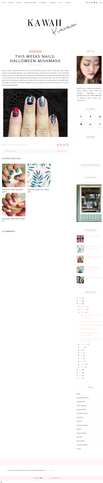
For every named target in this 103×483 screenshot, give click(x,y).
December (83, 307)
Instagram (81, 119)
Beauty (19, 2)
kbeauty (79, 421)
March (82, 361)
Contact (68, 2)
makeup (79, 429)
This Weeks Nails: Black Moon (89, 329)
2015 (80, 370)
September (83, 344)
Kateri (32, 65)
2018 (80, 298)
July (81, 350)
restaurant (81, 441)
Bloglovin (81, 127)
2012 (80, 378)
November (83, 309)
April (81, 358)
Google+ (90, 127)
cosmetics (80, 417)
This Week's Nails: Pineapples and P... (12, 190)
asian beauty (81, 402)
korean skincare (82, 425)
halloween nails (35, 51)
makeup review (82, 433)
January (82, 367)
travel (79, 449)
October (82, 312)
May (81, 356)
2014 (80, 373)
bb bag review (81, 409)
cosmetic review (82, 413)
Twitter (91, 119)
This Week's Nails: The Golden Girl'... (38, 190)
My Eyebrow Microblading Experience (91, 325)
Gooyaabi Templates (65, 478)
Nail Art (11, 2)
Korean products (83, 398)
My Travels (43, 2)
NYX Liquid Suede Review (92, 236)
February (83, 364)
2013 (80, 375)
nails (26, 145)
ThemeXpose (46, 478)
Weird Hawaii (49, 470)
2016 (80, 304)
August (82, 347)
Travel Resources (30, 2)
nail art (21, 145)
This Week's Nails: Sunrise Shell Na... (13, 220)
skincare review (82, 445)
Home (3, 2)
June (81, 353)
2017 (80, 301)
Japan (78, 394)
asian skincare (82, 406)
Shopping (52, 2)
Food (60, 2)
